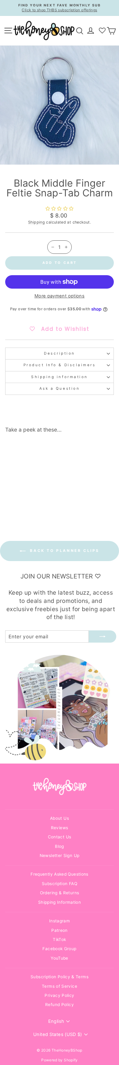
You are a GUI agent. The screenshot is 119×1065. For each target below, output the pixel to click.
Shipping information (59, 377)
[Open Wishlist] (102, 30)
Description (59, 353)
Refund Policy (59, 1004)
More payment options (59, 296)
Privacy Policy (59, 995)
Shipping (36, 222)
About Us (59, 818)
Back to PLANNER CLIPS (63, 550)
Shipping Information (59, 902)
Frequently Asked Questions (59, 874)
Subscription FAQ (59, 883)
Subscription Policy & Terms (59, 976)
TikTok (59, 939)
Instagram (59, 920)
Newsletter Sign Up (60, 855)
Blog (59, 846)
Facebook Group (59, 948)
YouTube (59, 958)
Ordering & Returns (59, 892)
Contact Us (59, 836)
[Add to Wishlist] (39, 449)
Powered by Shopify (59, 1060)
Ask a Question (59, 388)
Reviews (59, 827)
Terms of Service (59, 986)
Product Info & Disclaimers (59, 365)
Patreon (59, 930)
